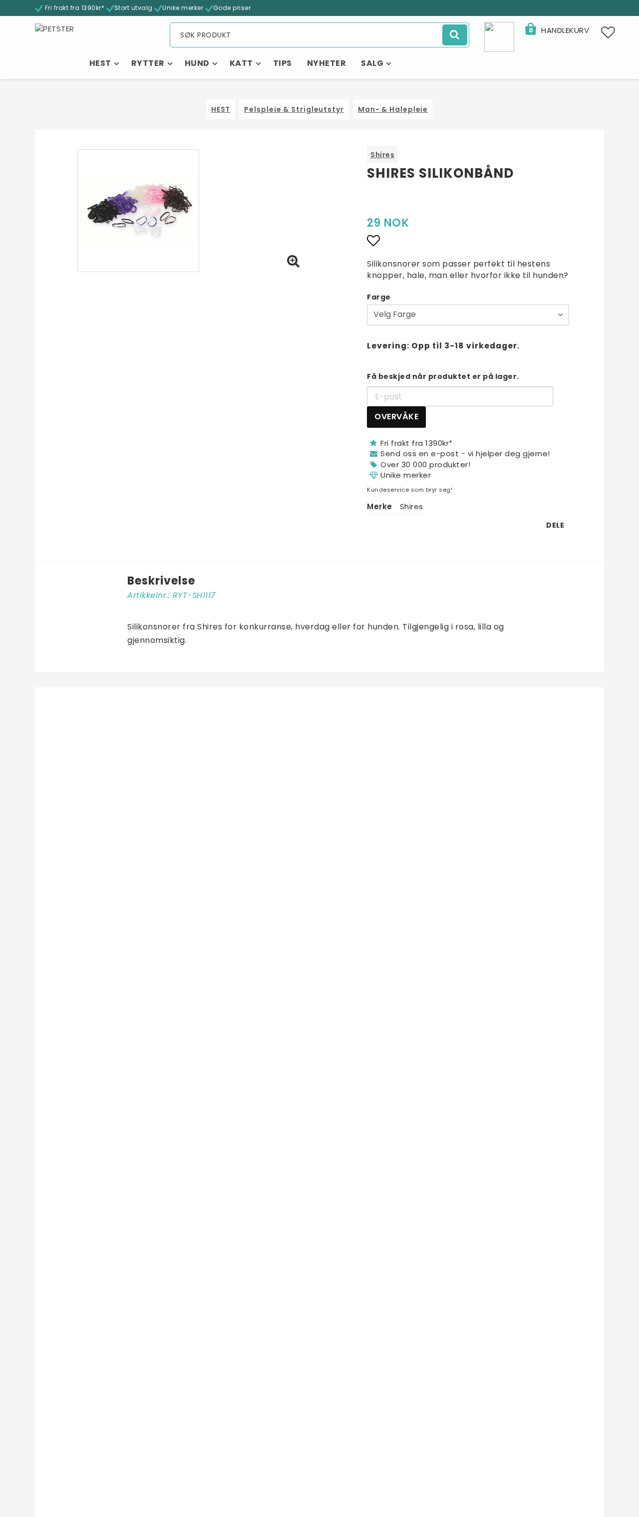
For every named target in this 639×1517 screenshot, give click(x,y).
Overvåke (396, 416)
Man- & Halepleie (393, 109)
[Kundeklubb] (499, 36)
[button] (557, 30)
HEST (221, 109)
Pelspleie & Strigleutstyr (294, 109)
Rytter (148, 63)
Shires (382, 155)
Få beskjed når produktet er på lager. (443, 376)
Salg (372, 63)
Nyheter (326, 63)
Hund (197, 63)
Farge (379, 297)
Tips (282, 63)
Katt (241, 63)
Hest (100, 63)
